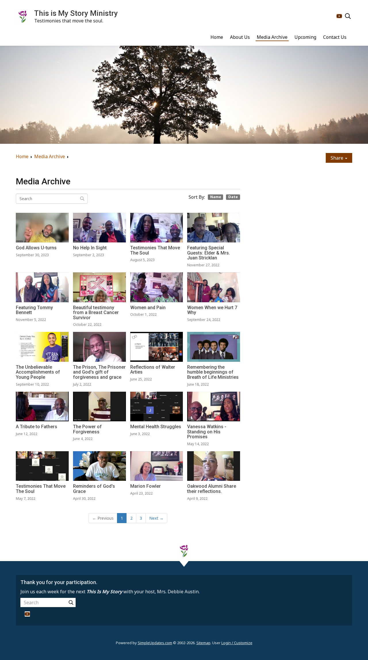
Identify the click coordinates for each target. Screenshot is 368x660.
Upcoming (305, 37)
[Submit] (71, 602)
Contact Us (334, 37)
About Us (240, 37)
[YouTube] (339, 16)
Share (337, 158)
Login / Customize (236, 642)
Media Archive (272, 37)
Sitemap (203, 642)
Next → (156, 518)
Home (216, 37)
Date (233, 197)
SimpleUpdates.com (155, 642)
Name (215, 197)
